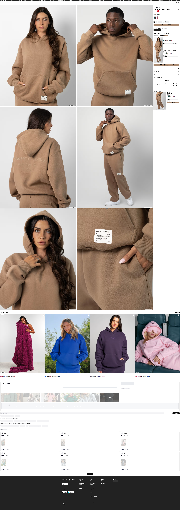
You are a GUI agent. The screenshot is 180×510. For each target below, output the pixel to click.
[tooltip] (9, 405)
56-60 (31, 420)
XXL (13, 418)
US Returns (91, 484)
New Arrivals (57, 2)
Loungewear (19, 2)
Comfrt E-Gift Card (81, 488)
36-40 (18, 420)
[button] (157, 7)
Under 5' (2, 423)
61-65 (35, 420)
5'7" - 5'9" (14, 423)
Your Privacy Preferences (93, 496)
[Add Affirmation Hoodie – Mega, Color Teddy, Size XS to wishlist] (178, 9)
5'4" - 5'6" (10, 423)
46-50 (25, 420)
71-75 (41, 420)
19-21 (5, 420)
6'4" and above (28, 423)
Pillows (28, 2)
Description (156, 68)
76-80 (44, 420)
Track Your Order (92, 483)
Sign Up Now (65, 484)
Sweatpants (33, 2)
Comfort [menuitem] (123, 388)
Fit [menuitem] (125, 388)
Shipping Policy (92, 488)
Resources (80, 484)
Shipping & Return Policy (158, 77)
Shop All (10, 2)
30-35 (15, 420)
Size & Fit (155, 74)
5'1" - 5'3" (6, 423)
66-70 (38, 420)
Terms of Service (92, 493)
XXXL (16, 418)
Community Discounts (82, 487)
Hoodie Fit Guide (92, 487)
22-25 (8, 420)
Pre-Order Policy (92, 489)
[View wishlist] (176, 3)
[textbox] (82, 413)
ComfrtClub (63, 2)
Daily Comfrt (103, 483)
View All (177, 312)
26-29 (12, 420)
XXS (1, 418)
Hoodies (14, 2)
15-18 (2, 420)
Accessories (51, 2)
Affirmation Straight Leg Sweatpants (169, 50)
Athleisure (46, 2)
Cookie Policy (92, 492)
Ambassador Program (82, 483)
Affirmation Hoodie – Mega (168, 37)
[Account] (174, 3)
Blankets (24, 2)
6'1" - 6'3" (23, 423)
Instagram (102, 480)
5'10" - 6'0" (19, 423)
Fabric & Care (156, 71)
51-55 (28, 420)
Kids (38, 2)
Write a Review (177, 413)
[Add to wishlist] (44, 315)
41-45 (21, 420)
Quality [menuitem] (129, 388)
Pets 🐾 (41, 2)
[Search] (172, 3)
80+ (47, 420)
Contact (91, 480)
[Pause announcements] (179, 0)
